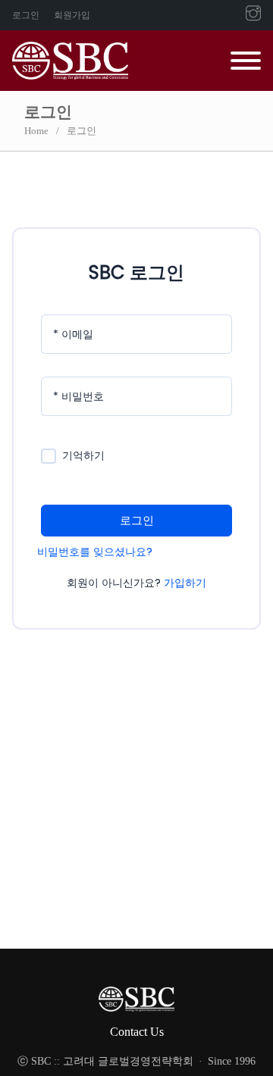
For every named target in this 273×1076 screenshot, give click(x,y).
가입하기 (185, 582)
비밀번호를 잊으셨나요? (94, 551)
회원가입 (72, 15)
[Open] (246, 61)
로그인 (25, 15)
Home (36, 131)
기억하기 (83, 456)
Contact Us (137, 1031)
